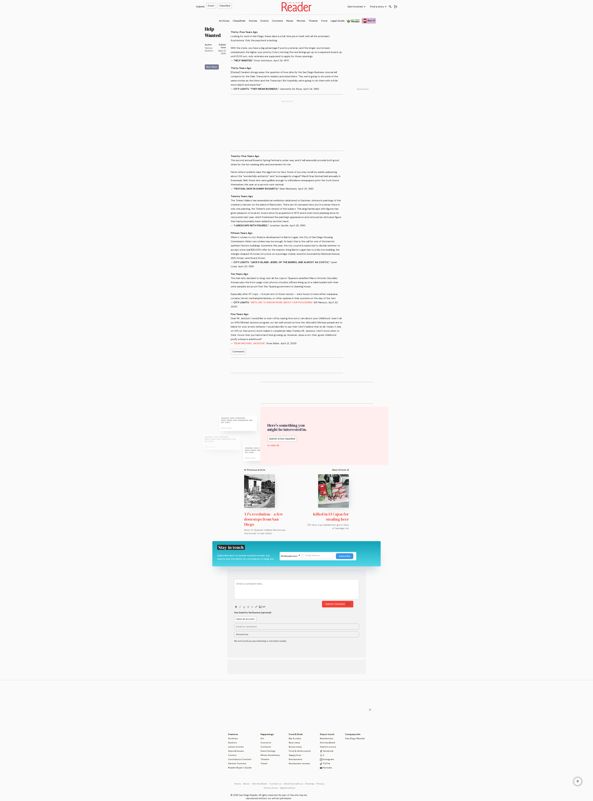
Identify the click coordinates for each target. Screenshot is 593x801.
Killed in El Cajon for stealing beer (331, 516)
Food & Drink (296, 734)
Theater (313, 20)
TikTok (326, 763)
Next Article (339, 469)
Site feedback (327, 742)
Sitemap (309, 783)
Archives (224, 20)
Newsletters (326, 738)
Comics (232, 755)
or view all (273, 445)
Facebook (327, 751)
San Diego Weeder (355, 738)
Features (233, 734)
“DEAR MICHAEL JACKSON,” (249, 343)
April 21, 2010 (222, 52)
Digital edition (287, 787)
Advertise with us (293, 783)
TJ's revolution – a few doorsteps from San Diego (263, 519)
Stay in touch (327, 734)
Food (324, 20)
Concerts (266, 742)
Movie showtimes (270, 755)
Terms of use (271, 787)
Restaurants (295, 759)
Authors (232, 742)
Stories (253, 20)
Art (262, 738)
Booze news (295, 746)
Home (237, 783)
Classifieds (239, 20)
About (246, 783)
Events (265, 20)
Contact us (275, 783)
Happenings (267, 734)
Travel (264, 763)
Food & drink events (300, 751)
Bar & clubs (295, 738)
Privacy (320, 783)
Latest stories (236, 746)
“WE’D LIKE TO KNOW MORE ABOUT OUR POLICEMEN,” (281, 302)
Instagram (328, 759)
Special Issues (236, 751)
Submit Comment (335, 604)
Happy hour (295, 755)
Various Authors (209, 49)
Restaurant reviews (299, 763)
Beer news (294, 742)
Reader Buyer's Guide (240, 767)
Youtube (327, 767)
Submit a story (328, 746)
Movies (301, 20)
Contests (277, 20)
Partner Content (237, 763)
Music (289, 20)
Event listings (268, 751)
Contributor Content (239, 759)
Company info (352, 734)
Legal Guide (338, 20)
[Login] (395, 6)
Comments (238, 351)
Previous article (256, 469)
